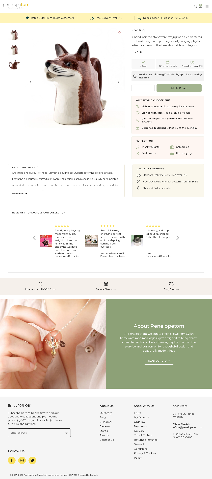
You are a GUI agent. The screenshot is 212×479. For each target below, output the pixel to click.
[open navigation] (207, 6)
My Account (141, 417)
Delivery (139, 430)
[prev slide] (30, 82)
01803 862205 (181, 423)
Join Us (104, 435)
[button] (118, 33)
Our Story (106, 412)
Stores (104, 430)
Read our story (159, 360)
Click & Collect (143, 435)
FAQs (137, 412)
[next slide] (118, 82)
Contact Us (107, 439)
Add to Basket (178, 88)
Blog (103, 417)
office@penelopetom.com (188, 427)
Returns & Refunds (145, 439)
